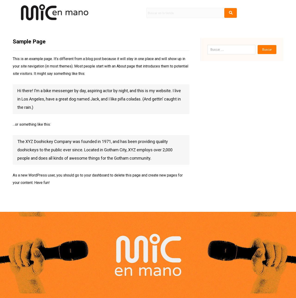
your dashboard (96, 175)
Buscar (267, 49)
